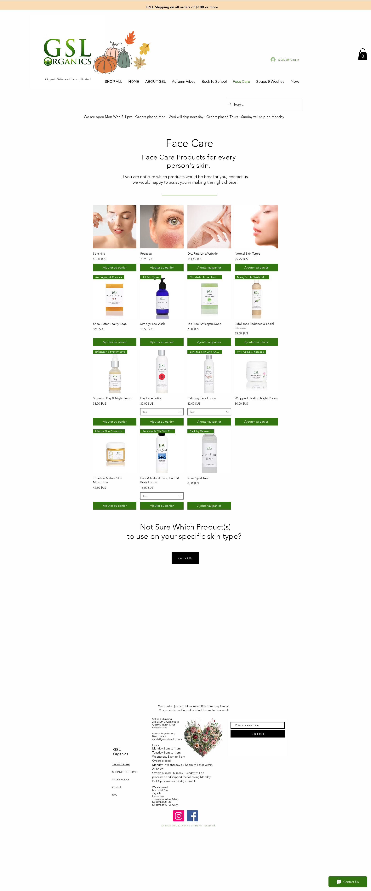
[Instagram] (178, 815)
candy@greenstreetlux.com (167, 739)
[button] (363, 54)
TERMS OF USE (121, 764)
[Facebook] (192, 815)
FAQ (114, 794)
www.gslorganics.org (163, 733)
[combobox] (162, 412)
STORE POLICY (121, 779)
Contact (116, 787)
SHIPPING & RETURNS (125, 772)
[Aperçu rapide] (114, 227)
